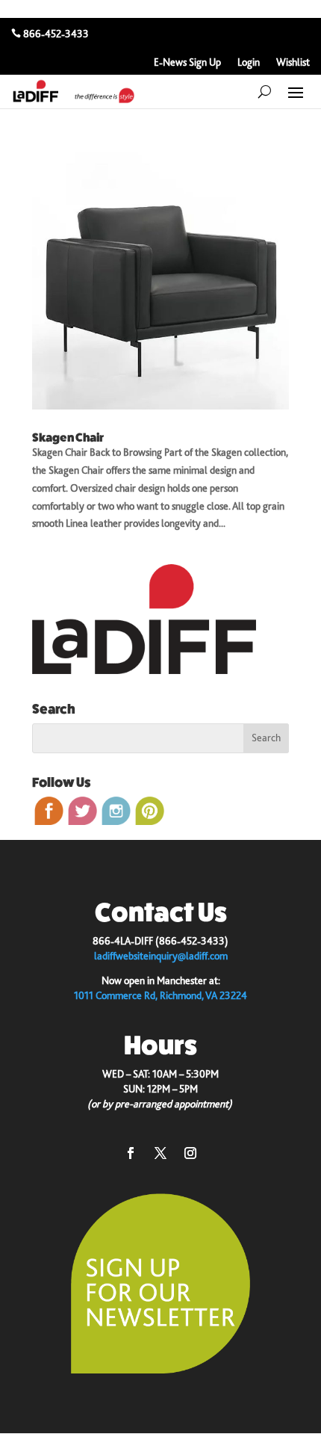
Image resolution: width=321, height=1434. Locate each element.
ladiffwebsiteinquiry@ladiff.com (161, 956)
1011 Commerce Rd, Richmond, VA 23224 (160, 995)
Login (248, 62)
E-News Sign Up (187, 62)
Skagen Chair (68, 437)
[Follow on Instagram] (190, 1153)
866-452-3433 (56, 34)
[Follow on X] (160, 1153)
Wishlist (293, 62)
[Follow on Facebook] (131, 1153)
